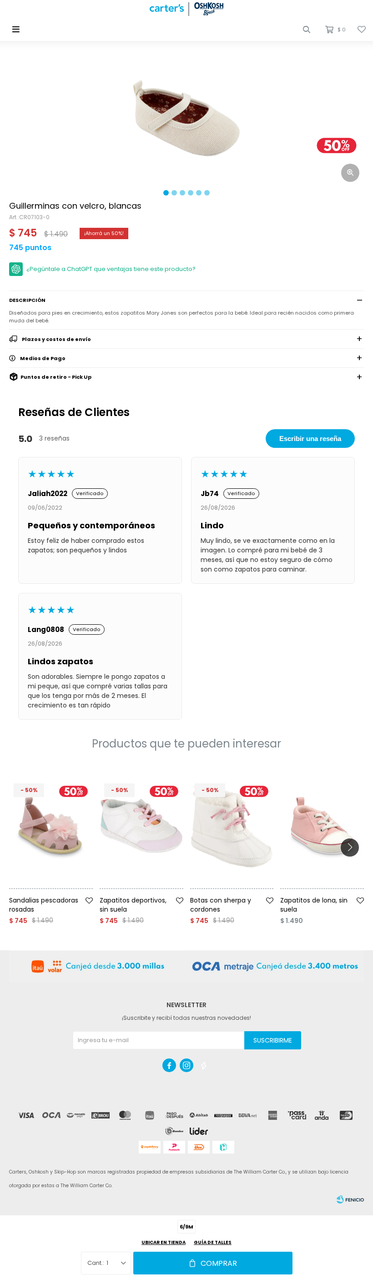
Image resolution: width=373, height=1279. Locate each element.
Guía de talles (213, 1242)
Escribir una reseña (310, 438)
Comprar (219, 1263)
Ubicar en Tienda (163, 1242)
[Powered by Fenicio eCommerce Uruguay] (350, 1199)
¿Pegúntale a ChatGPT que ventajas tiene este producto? (111, 269)
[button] (306, 29)
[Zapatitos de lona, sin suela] (322, 826)
